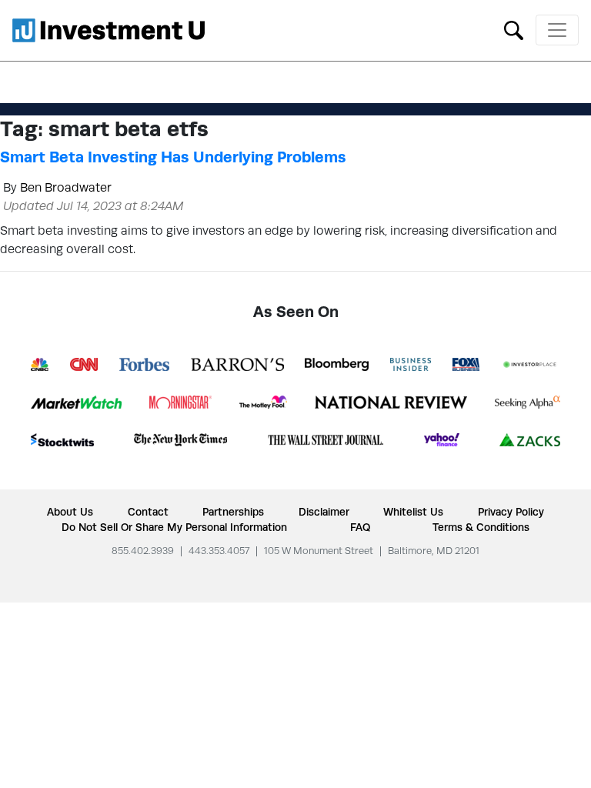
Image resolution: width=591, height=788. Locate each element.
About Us (70, 512)
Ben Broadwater (66, 187)
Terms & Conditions (480, 527)
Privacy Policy (511, 512)
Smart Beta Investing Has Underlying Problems (173, 157)
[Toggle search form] (513, 29)
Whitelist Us (413, 512)
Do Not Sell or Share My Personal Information (174, 527)
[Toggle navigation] (557, 30)
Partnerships (233, 512)
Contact (148, 512)
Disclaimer (324, 512)
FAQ (360, 527)
